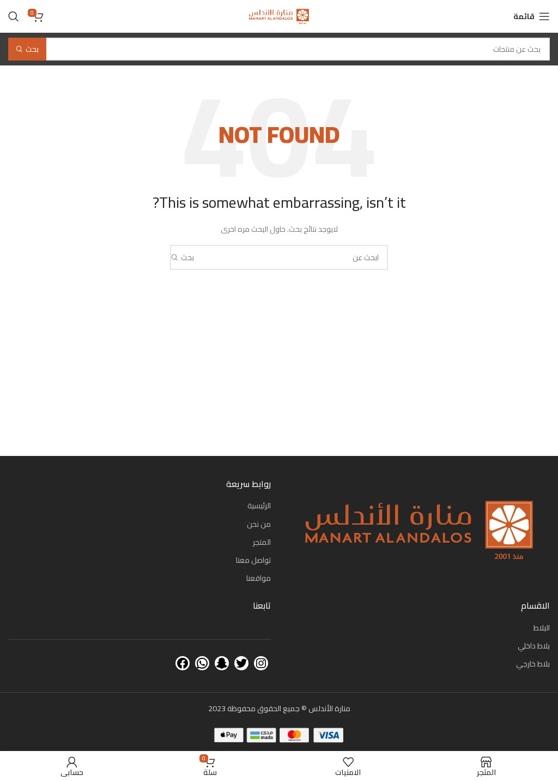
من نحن (259, 524)
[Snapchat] (222, 663)
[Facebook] (182, 663)
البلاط (541, 628)
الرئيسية (259, 505)
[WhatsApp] (202, 663)
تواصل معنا (253, 560)
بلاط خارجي (533, 664)
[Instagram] (261, 663)
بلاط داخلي (534, 646)
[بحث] (14, 16)
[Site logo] (279, 16)
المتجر (262, 542)
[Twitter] (241, 663)
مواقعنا (258, 578)
